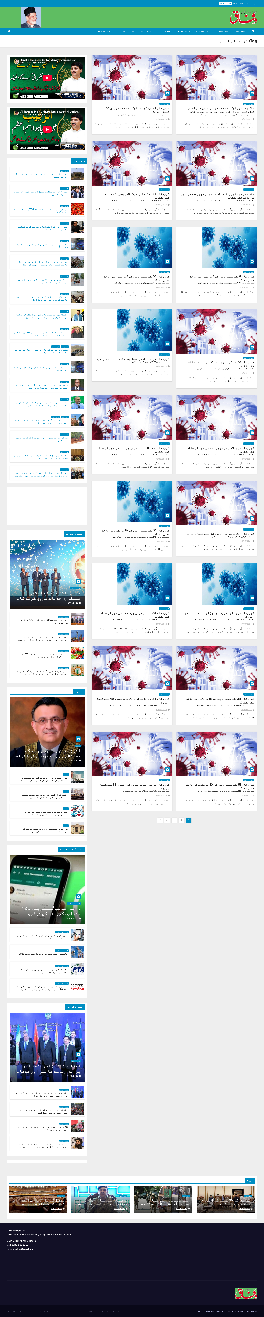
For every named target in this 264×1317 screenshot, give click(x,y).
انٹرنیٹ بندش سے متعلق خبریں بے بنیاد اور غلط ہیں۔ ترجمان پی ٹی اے (43, 971)
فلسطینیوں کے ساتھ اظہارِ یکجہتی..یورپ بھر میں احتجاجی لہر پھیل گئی (43, 1111)
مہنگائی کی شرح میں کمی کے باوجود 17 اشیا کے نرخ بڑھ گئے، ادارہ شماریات (42, 655)
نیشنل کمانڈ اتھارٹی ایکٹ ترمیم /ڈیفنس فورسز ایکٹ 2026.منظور (43, 1203)
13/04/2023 (246, 710)
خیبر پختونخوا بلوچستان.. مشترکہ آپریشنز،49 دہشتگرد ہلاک (166, 1203)
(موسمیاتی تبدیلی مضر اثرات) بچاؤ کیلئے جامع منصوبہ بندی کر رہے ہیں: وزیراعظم (41, 386)
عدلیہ (78, 746)
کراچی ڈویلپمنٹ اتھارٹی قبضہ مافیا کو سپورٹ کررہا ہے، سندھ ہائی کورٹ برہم (45, 830)
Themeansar (251, 1311)
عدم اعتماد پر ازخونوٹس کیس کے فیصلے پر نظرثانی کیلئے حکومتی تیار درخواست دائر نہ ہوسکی (42, 780)
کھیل (133, 31)
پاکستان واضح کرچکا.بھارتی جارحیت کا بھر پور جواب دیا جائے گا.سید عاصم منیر (41, 457)
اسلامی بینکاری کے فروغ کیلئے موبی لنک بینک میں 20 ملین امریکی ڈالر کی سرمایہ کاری (42, 988)
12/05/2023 (161, 287)
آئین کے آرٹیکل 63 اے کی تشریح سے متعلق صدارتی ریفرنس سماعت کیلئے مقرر (45, 796)
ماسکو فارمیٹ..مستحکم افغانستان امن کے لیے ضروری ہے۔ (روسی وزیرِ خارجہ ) (42, 1094)
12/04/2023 (161, 710)
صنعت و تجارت (184, 31)
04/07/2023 (246, 119)
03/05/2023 (246, 459)
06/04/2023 (161, 795)
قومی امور (223, 31)
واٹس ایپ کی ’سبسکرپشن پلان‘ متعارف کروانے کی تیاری (51, 910)
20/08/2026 (56, 1209)
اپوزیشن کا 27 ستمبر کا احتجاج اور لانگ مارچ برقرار (227, 1202)
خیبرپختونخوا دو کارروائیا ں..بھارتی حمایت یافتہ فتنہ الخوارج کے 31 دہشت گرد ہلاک (42, 263)
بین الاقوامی (203, 31)
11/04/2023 (246, 795)
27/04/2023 (161, 541)
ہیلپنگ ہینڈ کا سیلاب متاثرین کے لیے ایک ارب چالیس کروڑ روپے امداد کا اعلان (42, 298)
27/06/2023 (161, 119)
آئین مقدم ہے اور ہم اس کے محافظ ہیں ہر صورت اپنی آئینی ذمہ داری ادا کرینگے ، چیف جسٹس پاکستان (48, 758)
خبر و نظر (65, 346)
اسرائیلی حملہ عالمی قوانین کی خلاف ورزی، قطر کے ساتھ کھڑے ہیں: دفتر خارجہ (41, 333)
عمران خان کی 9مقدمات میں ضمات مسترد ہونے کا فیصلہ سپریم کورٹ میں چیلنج (41, 421)
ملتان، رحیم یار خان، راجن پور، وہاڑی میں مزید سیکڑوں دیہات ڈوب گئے (43, 281)
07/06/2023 (161, 205)
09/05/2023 (246, 373)
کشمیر (122, 31)
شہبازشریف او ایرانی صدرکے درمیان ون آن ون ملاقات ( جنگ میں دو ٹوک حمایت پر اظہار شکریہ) (41, 474)
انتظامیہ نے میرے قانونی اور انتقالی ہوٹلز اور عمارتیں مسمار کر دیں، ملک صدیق (42, 316)
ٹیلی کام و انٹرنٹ (150, 31)
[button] (9, 31)
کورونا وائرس (249, 104)
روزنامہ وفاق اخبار (103, 31)
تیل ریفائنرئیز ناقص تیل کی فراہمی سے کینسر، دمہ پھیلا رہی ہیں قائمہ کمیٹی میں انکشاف (44, 640)
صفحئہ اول (240, 31)
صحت (168, 31)
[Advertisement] (64, 505)
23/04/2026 (72, 918)
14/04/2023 (161, 624)
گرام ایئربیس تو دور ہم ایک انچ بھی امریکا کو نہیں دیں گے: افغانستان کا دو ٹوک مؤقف (43, 1145)
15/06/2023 (246, 205)
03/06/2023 (246, 287)
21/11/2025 (73, 603)
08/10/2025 (72, 1076)
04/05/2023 (161, 366)
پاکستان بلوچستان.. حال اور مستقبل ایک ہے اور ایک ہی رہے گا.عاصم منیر (103, 1203)
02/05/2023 (161, 459)
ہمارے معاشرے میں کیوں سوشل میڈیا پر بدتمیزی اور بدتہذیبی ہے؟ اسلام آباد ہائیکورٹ (46, 815)
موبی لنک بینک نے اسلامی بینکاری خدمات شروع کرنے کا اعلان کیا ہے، (50, 598)
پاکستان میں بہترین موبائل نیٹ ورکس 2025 (43, 954)
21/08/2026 (244, 1209)
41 (167, 820)
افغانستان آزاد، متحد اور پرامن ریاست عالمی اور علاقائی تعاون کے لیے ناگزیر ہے (47, 1071)
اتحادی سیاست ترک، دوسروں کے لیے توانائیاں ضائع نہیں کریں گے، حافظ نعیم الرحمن (42, 404)
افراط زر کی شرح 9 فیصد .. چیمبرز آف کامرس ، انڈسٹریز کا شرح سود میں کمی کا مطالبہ (42, 672)
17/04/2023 (246, 624)
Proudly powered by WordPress (212, 1311)
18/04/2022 (72, 761)
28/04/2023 (246, 541)
